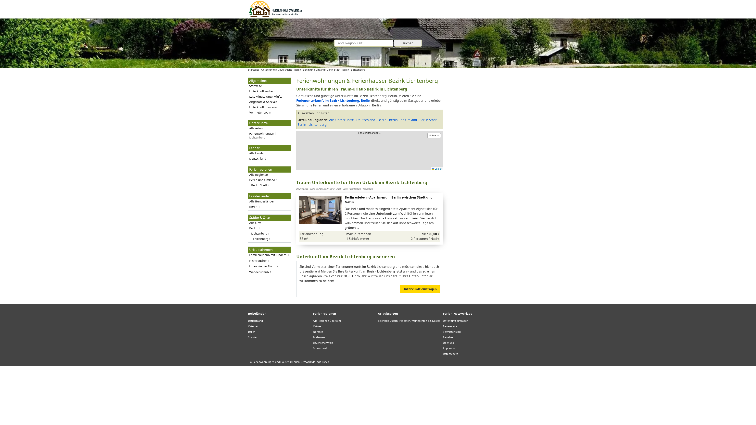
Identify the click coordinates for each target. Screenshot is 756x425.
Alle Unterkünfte (341, 120)
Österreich (254, 326)
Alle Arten (256, 128)
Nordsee (318, 332)
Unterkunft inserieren (263, 107)
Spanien (253, 337)
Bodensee (319, 337)
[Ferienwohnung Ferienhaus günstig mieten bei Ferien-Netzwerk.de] (275, 16)
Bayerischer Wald (323, 343)
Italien (251, 332)
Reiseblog (448, 337)
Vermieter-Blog (452, 332)
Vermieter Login (260, 112)
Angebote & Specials (263, 102)
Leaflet (438, 168)
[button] (339, 210)
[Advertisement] (478, 137)
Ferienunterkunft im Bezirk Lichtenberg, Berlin (333, 100)
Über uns (448, 343)
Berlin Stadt (428, 120)
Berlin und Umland (262, 180)
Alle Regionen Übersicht (327, 320)
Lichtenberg (259, 233)
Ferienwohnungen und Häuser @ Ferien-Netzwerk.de (284, 362)
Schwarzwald (320, 348)
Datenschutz (450, 354)
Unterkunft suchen (261, 91)
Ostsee (317, 326)
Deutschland (257, 158)
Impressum (449, 348)
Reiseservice (450, 326)
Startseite (255, 86)
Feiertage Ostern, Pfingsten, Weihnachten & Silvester (409, 320)
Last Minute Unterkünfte (265, 96)
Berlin (253, 207)
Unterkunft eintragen (420, 289)
